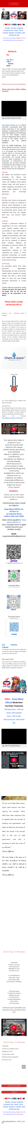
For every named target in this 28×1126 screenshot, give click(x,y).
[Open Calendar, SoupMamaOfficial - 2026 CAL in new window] (24, 1067)
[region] (14, 3)
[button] (2, 1123)
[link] (14, 110)
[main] (14, 34)
